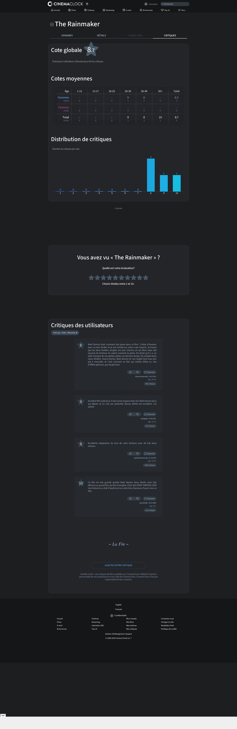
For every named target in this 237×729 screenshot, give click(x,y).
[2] (97, 278)
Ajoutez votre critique (118, 565)
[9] (140, 278)
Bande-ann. (136, 35)
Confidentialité (120, 615)
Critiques (170, 35)
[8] (134, 278)
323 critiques (150, 510)
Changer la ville (167, 622)
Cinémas (90, 10)
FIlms (73, 10)
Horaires (67, 35)
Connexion (153, 4)
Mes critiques (131, 629)
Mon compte (131, 618)
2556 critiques (150, 465)
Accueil (57, 10)
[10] (146, 278)
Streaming (110, 10)
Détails (101, 35)
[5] (115, 278)
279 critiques (150, 426)
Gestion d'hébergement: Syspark (118, 634)
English (119, 605)
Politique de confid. (169, 629)
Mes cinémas (131, 625)
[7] (128, 278)
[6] (122, 278)
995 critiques (150, 384)
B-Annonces (148, 10)
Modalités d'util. (167, 625)
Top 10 (167, 10)
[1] (91, 278)
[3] (103, 278)
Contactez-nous (167, 618)
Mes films (130, 622)
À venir (128, 10)
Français (118, 609)
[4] (109, 278)
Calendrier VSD (98, 625)
